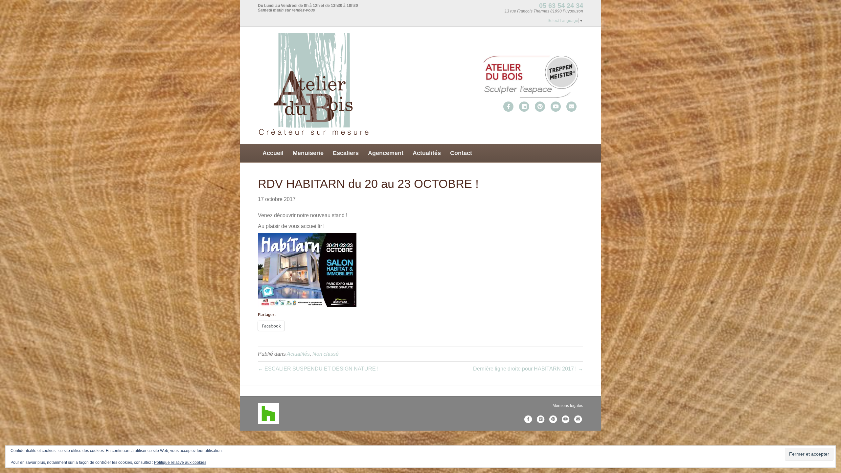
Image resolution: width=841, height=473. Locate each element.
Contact (461, 153)
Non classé (325, 354)
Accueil (273, 153)
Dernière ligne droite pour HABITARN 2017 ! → (528, 369)
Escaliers (346, 153)
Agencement (385, 153)
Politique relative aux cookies (180, 462)
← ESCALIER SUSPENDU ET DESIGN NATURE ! (318, 369)
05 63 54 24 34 (561, 5)
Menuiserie (308, 153)
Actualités (427, 153)
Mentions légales (568, 405)
